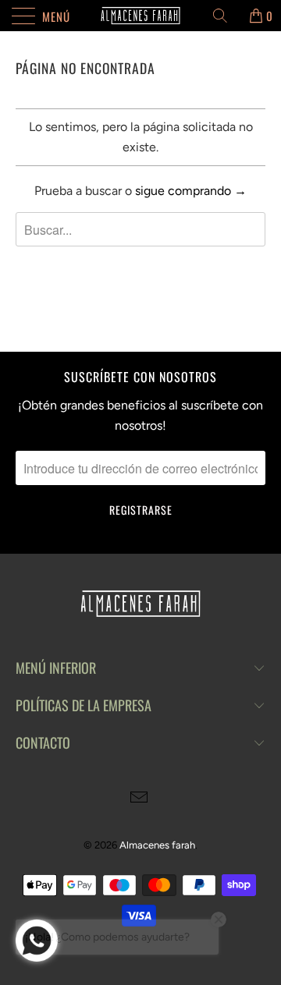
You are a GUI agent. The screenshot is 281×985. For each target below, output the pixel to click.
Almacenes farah (157, 845)
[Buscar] (226, 16)
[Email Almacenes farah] (139, 799)
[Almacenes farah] (140, 15)
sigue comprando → (191, 190)
